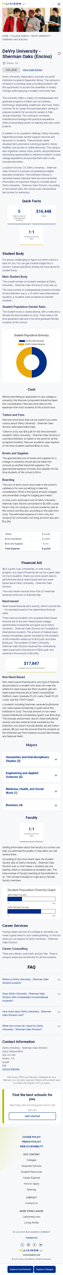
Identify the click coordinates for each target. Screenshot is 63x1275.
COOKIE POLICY (31, 1137)
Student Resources (31, 1171)
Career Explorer (31, 1177)
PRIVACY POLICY (31, 1141)
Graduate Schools (32, 1166)
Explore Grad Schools (20, 1269)
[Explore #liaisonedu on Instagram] (28, 1245)
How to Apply (31, 1183)
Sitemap (31, 1189)
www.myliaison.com (31, 1255)
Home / (6, 36)
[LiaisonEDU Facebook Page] (34, 1245)
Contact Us (31, 1203)
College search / (21, 36)
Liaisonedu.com (31, 1216)
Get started (32, 1116)
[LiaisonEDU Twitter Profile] (22, 1245)
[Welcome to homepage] (31, 1250)
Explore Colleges (44, 1269)
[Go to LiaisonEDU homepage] (14, 3)
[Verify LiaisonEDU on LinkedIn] (41, 1245)
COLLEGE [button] (11, 70)
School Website (10, 1069)
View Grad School (32, 70)
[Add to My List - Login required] (59, 53)
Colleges (31, 1160)
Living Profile (31, 1222)
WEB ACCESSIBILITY (31, 1146)
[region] (31, 567)
